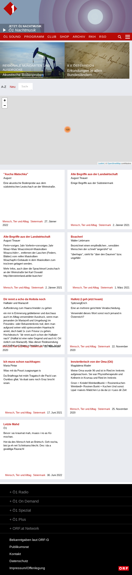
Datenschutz (18, 561)
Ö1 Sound (12, 36)
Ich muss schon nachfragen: (22, 361)
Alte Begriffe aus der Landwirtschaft (94, 174)
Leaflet (101, 163)
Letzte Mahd (11, 424)
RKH (92, 36)
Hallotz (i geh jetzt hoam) (87, 299)
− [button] (5, 105)
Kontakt (15, 554)
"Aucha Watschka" (15, 174)
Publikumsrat (19, 547)
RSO (102, 36)
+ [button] (5, 100)
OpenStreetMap (114, 163)
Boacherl (77, 236)
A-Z (3, 87)
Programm (34, 36)
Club (51, 36)
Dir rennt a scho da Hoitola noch (24, 299)
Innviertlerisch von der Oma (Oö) (92, 361)
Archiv (79, 36)
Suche (119, 37)
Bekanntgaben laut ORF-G (29, 540)
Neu (12, 87)
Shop (64, 36)
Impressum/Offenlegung (27, 568)
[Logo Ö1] (10, 8)
